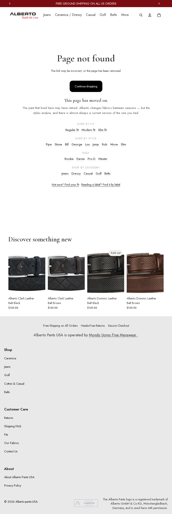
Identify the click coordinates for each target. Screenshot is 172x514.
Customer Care (16, 409)
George (77, 144)
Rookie (69, 159)
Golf (99, 173)
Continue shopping (86, 86)
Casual (88, 173)
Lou (87, 144)
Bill (67, 144)
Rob (104, 144)
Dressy (76, 173)
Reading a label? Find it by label (100, 185)
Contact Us (10, 451)
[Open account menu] (149, 15)
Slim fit (102, 130)
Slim (123, 144)
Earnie (81, 159)
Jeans (65, 173)
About (9, 468)
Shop (8, 349)
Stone (58, 144)
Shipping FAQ (12, 426)
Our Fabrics (11, 443)
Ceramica (10, 358)
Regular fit (72, 130)
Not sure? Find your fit (65, 185)
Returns (8, 418)
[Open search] (141, 15)
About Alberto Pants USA (19, 477)
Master (102, 159)
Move (114, 144)
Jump (96, 144)
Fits (6, 434)
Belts (107, 173)
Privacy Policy (12, 485)
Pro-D (91, 159)
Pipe (49, 144)
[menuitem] (125, 15)
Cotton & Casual (14, 384)
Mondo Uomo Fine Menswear (113, 335)
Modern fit (88, 130)
